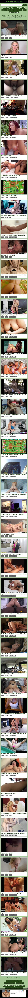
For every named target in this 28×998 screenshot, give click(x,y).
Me (11, 7)
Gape (24, 10)
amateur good (9, 980)
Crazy (17, 10)
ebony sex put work (18, 980)
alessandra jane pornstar (9, 983)
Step (18, 7)
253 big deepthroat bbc (20, 985)
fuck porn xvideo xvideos (8, 985)
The (21, 10)
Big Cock (22, 7)
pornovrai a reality (20, 983)
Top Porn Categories (14, 12)
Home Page (6, 7)
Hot (13, 10)
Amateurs (4, 10)
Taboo (9, 10)
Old (14, 7)
